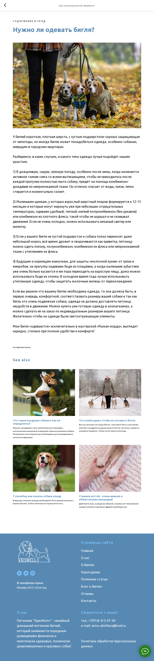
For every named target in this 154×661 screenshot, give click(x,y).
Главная (87, 550)
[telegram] (25, 573)
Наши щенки (90, 572)
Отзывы (87, 593)
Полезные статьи (94, 579)
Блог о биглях (91, 586)
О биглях (87, 565)
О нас (85, 558)
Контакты (88, 600)
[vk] (19, 573)
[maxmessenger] (32, 573)
